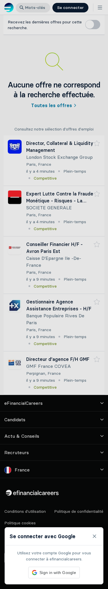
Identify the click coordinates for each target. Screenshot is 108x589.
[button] (54, 294)
